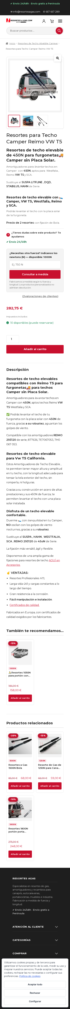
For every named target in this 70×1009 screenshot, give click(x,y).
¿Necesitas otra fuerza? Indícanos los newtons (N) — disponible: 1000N (33, 255)
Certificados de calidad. (24, 605)
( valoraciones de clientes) (40, 296)
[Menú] (60, 21)
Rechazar (35, 992)
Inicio (12, 43)
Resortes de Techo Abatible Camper (38, 43)
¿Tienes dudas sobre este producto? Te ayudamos (34, 234)
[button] (57, 58)
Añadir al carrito (35, 349)
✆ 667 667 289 (51, 11)
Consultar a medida (35, 274)
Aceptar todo (35, 984)
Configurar (35, 1001)
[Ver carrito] (52, 21)
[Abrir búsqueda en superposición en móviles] (35, 31)
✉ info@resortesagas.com (25, 11)
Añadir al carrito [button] (20, 698)
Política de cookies (29, 976)
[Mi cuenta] (43, 21)
